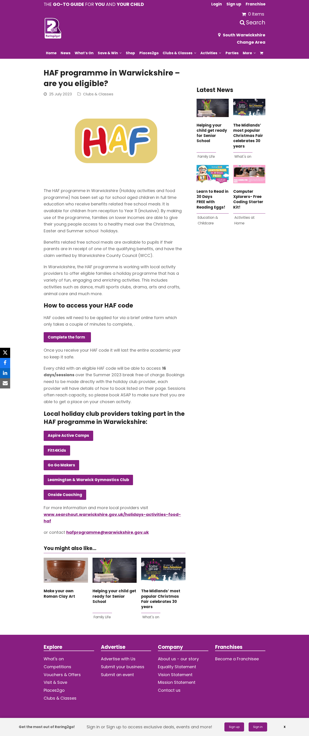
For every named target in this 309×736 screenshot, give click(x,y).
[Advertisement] (231, 287)
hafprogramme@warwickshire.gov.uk (107, 532)
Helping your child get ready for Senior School (114, 596)
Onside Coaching (65, 494)
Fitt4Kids (57, 450)
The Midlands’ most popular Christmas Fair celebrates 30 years (160, 598)
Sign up (234, 727)
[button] (261, 53)
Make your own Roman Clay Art (59, 593)
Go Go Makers (61, 465)
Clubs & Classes (98, 94)
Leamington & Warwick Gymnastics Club (88, 479)
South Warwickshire (244, 35)
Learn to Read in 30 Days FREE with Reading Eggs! (212, 199)
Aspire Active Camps (68, 435)
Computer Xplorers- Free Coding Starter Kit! (248, 199)
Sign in (258, 727)
